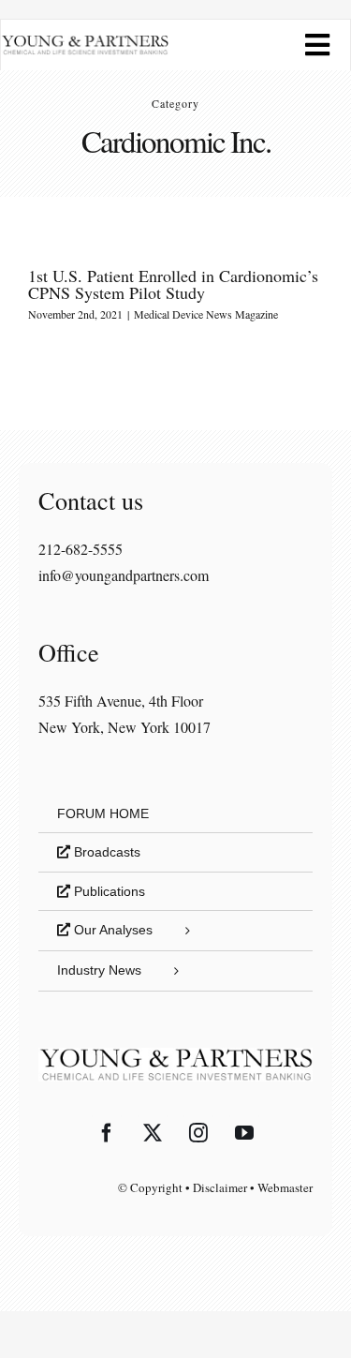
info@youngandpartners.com (123, 575)
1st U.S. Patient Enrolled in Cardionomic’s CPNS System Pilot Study (173, 284)
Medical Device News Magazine (206, 313)
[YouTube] (244, 1133)
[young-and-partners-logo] (84, 42)
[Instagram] (198, 1133)
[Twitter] (152, 1133)
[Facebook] (106, 1133)
